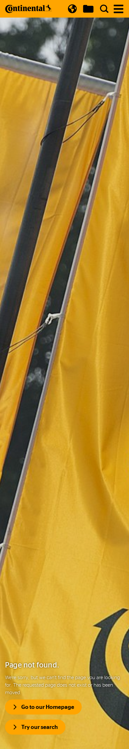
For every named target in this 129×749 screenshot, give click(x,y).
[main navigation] (118, 8)
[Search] (104, 8)
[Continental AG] (28, 9)
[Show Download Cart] (88, 8)
